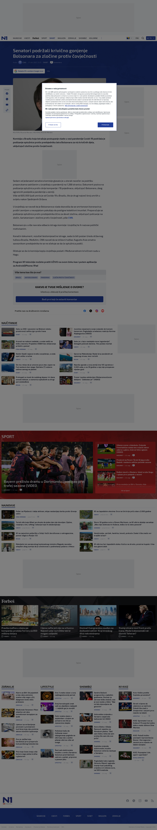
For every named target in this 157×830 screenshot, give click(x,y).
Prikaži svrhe (53, 125)
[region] (79, 107)
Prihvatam (105, 125)
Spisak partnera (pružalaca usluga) (57, 117)
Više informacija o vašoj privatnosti (76, 105)
